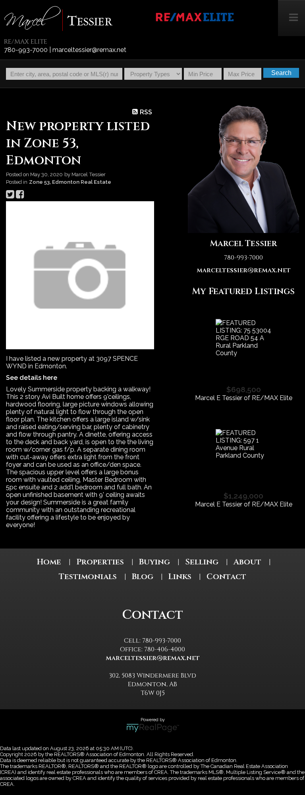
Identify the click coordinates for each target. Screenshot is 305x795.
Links (179, 576)
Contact (226, 576)
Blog (142, 576)
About (247, 561)
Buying (154, 561)
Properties (100, 561)
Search (281, 72)
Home (49, 561)
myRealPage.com (153, 727)
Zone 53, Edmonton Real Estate (70, 182)
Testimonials (88, 576)
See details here (31, 377)
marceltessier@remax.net (244, 270)
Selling (201, 561)
